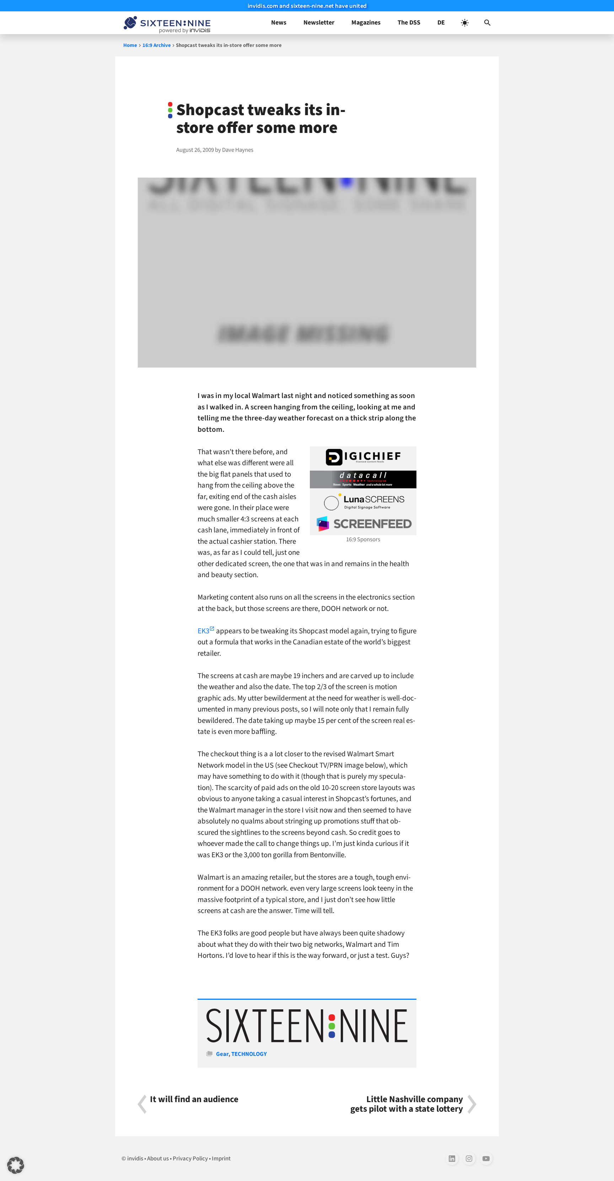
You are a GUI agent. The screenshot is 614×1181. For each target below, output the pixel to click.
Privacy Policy (190, 1158)
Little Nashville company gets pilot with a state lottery (406, 1104)
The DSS (409, 22)
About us (158, 1158)
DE (441, 22)
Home (130, 45)
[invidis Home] (165, 22)
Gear (222, 1054)
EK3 (203, 631)
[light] (464, 22)
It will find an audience (194, 1100)
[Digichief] (363, 457)
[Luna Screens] (363, 502)
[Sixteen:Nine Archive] (307, 1040)
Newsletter (318, 22)
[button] (487, 22)
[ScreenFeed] (363, 524)
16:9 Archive (156, 45)
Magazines (366, 22)
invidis (135, 1158)
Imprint (221, 1158)
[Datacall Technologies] (363, 479)
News (278, 22)
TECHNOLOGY (249, 1054)
